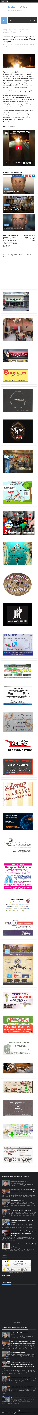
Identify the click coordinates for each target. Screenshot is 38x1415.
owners (34, 1413)
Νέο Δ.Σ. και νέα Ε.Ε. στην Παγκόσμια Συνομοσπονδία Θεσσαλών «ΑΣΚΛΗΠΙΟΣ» (18, 209)
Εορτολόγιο (16, 1322)
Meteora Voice (17, 7)
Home (5, 29)
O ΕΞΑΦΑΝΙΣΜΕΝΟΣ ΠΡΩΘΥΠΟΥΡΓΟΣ (22, 1210)
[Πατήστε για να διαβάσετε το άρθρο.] (18, 1008)
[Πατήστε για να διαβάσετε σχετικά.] (18, 340)
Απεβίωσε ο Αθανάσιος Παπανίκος (13, 228)
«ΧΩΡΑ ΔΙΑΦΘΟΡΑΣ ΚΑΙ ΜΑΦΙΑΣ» (21, 1377)
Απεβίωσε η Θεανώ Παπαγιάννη (19, 1181)
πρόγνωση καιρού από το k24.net (16, 1272)
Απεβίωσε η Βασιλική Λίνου (11, 191)
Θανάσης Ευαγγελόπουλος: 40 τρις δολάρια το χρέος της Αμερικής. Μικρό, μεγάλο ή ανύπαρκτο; (23, 1233)
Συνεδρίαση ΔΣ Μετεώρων (18, 1200)
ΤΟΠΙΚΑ (10, 29)
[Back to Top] (19, 1411)
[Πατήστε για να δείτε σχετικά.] (15, 361)
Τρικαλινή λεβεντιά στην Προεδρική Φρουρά (23, 1397)
